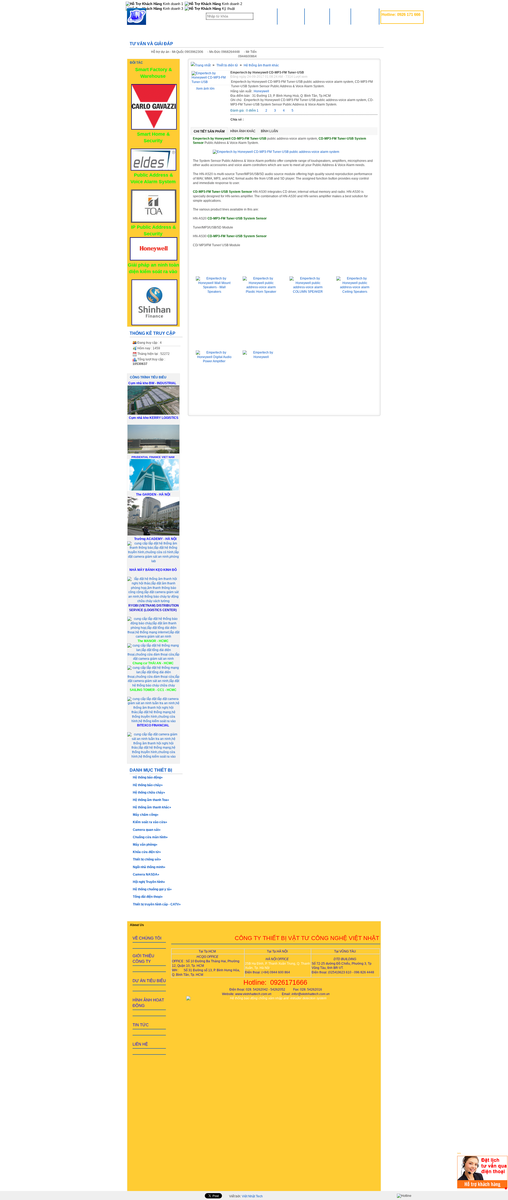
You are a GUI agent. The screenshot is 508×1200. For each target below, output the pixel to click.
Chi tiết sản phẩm (209, 131)
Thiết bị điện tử (227, 65)
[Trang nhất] (201, 65)
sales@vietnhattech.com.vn (401, 20)
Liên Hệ (340, 16)
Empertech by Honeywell (261, 343)
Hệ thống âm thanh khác (261, 65)
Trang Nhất (290, 16)
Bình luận (269, 131)
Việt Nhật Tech (252, 1196)
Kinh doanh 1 (172, 4)
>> (459, 1153)
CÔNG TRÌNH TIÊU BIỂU (148, 377)
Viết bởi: (246, 1196)
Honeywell (261, 91)
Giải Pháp (317, 16)
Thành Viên (365, 16)
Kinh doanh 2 (231, 4)
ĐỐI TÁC (136, 63)
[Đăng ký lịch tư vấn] (482, 1187)
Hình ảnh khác (243, 131)
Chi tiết (214, 318)
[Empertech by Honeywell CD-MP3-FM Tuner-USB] (210, 82)
